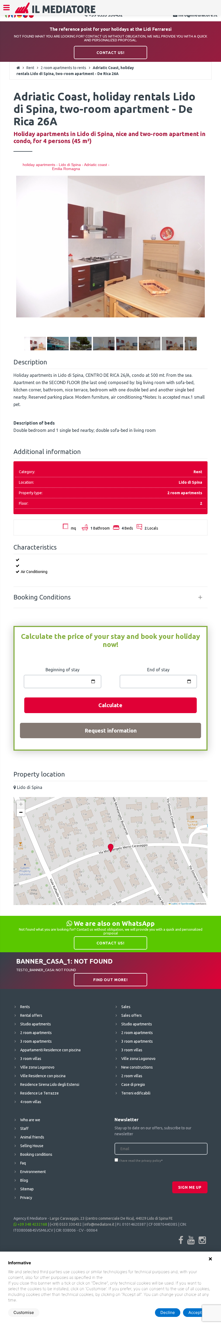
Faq (23, 1163)
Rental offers (31, 1015)
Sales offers (131, 1015)
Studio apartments (35, 1024)
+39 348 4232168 (32, 1224)
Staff (24, 1128)
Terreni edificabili (135, 1093)
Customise (23, 1312)
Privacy (26, 1197)
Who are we (30, 1120)
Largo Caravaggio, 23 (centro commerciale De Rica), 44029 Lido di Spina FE (111, 1218)
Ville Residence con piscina (42, 1076)
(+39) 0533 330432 (66, 1224)
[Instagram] (202, 1240)
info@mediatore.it (99, 1224)
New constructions (137, 1067)
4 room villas (30, 1102)
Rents (25, 1007)
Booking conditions (36, 1154)
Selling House (31, 1146)
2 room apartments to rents (63, 68)
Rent (30, 68)
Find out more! (110, 980)
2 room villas (131, 1076)
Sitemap (27, 1189)
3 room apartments (36, 1041)
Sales (125, 1007)
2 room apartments (36, 1033)
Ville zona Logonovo (37, 1067)
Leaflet (174, 903)
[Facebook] (180, 1240)
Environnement (33, 1172)
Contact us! (110, 52)
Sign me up (190, 1187)
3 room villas (30, 1058)
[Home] (55, 11)
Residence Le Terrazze (39, 1093)
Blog (24, 1180)
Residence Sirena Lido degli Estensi (49, 1084)
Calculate (110, 705)
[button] (110, 848)
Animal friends (32, 1137)
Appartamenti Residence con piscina (50, 1050)
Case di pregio (133, 1084)
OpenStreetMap (188, 903)
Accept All (198, 1312)
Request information (111, 730)
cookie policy (116, 1277)
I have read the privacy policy (140, 1160)
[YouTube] (191, 1240)
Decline (167, 1312)
